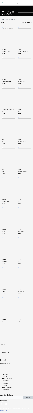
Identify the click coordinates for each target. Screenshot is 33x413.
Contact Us (5, 374)
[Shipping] (16, 342)
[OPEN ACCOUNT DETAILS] (21, 3)
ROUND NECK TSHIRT (22, 171)
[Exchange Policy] (16, 349)
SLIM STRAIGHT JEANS (23, 51)
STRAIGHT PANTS (21, 141)
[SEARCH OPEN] (17, 3)
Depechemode (3, 410)
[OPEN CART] (27, 3)
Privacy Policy (5, 380)
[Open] (24, 3)
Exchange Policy (5, 352)
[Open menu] (30, 2)
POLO (3, 111)
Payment (4, 376)
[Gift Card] (16, 357)
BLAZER (4, 171)
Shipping (2, 345)
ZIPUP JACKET (21, 231)
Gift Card (3, 360)
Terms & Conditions (7, 378)
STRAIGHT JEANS (6, 51)
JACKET (3, 231)
